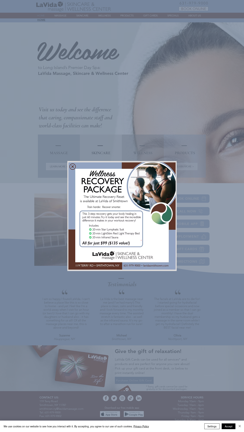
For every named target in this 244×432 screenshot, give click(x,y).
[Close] (240, 426)
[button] (72, 166)
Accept (228, 426)
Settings (211, 426)
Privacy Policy (141, 426)
